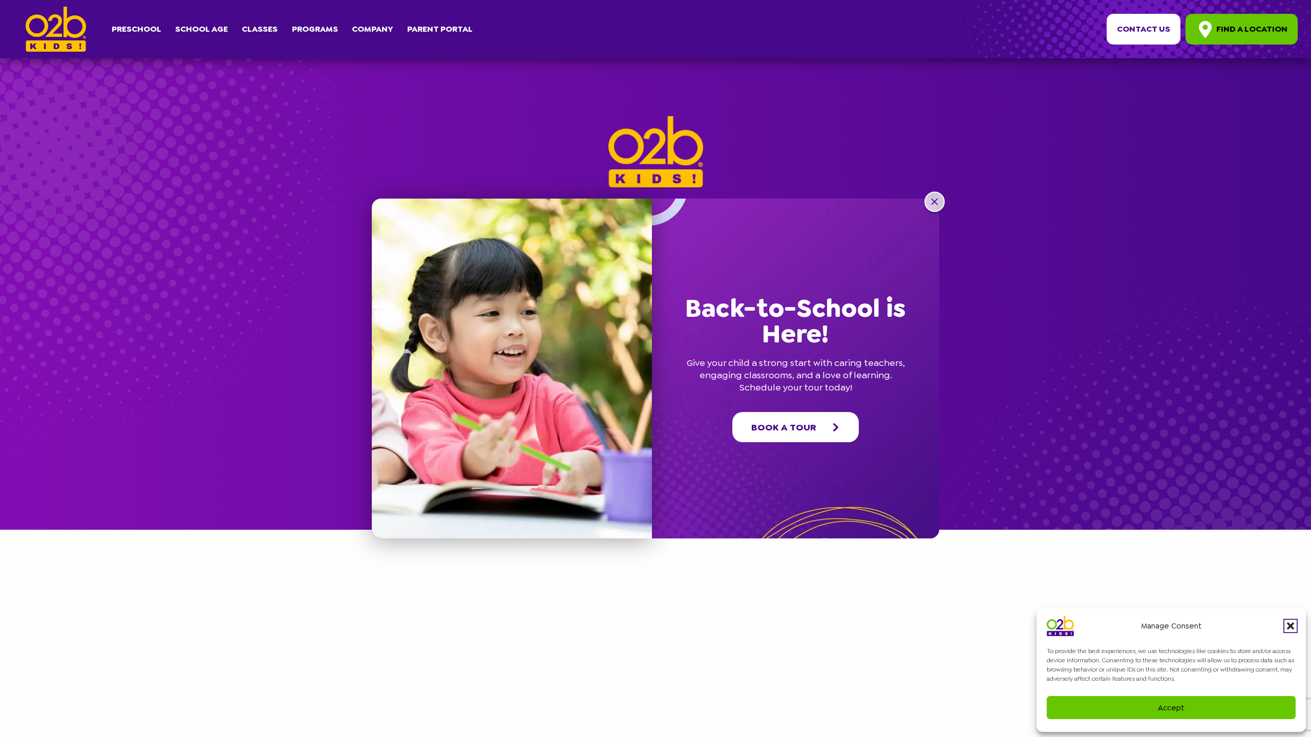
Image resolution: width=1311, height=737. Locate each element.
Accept (1171, 708)
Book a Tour (783, 427)
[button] (1290, 626)
